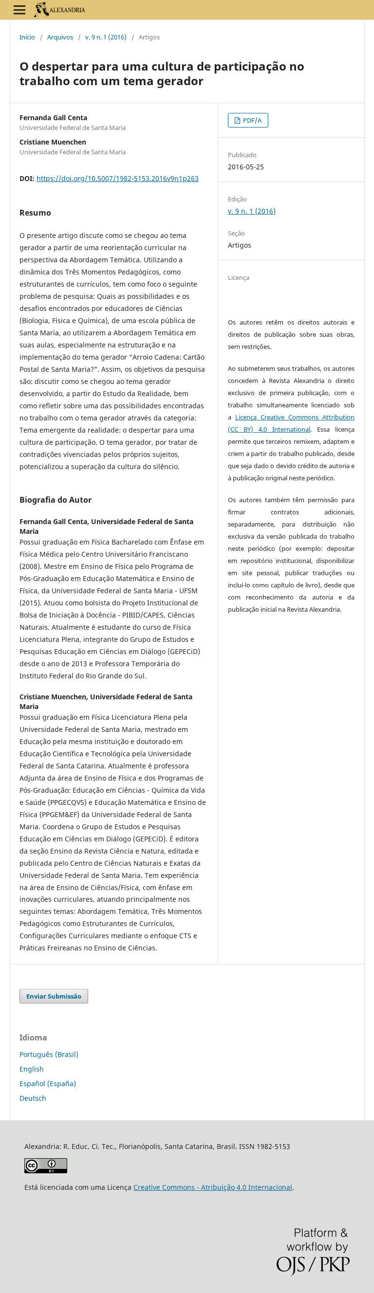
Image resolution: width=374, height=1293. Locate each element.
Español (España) (47, 1083)
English (31, 1069)
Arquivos (60, 37)
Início (27, 37)
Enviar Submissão (53, 996)
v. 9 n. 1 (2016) (106, 37)
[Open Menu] (19, 9)
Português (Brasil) (48, 1054)
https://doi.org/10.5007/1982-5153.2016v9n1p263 (118, 178)
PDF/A (252, 120)
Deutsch (32, 1098)
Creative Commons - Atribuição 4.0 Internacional (212, 1187)
